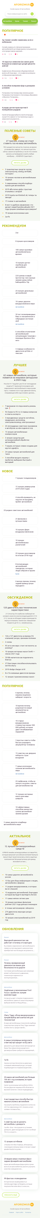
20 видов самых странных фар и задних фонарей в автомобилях (17, 1160)
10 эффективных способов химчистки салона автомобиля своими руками (23, 810)
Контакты (28, 1212)
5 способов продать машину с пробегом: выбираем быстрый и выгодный (18, 460)
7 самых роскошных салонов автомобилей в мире (25, 768)
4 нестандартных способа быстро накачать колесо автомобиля (18, 1100)
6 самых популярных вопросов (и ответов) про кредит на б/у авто (18, 1041)
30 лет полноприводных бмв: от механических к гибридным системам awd (25, 317)
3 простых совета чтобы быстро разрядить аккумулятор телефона (25, 742)
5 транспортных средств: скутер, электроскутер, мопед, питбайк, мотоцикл (18, 171)
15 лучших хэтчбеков (13, 1141)
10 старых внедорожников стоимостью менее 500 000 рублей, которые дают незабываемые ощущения (25, 726)
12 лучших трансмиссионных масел (19, 677)
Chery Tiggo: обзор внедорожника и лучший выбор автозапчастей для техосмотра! (19, 1017)
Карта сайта (19, 1212)
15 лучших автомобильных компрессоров (16, 433)
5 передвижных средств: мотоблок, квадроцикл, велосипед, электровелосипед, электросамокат (20, 420)
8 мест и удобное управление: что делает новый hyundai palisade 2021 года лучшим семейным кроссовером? (21, 207)
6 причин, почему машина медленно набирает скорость (23, 695)
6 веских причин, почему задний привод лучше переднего (25, 583)
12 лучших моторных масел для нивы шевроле (24, 796)
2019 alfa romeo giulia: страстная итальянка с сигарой (18, 190)
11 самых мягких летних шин (17, 898)
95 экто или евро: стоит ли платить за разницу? (21, 647)
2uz (16, 233)
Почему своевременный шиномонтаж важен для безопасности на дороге (14, 965)
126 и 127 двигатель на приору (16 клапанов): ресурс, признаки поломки (20, 637)
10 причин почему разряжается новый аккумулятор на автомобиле (23, 709)
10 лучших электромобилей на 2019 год (20, 919)
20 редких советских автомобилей (18, 510)
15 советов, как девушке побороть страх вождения (25, 755)
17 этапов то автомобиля (15, 201)
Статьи (6, 1012)
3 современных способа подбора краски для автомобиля (18, 184)
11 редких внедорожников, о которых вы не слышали (21, 888)
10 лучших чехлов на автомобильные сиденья (20, 178)
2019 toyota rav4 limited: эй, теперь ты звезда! (21, 196)
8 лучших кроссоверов (24, 241)
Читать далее (20, 163)
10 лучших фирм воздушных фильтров (24, 531)
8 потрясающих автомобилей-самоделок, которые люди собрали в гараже (25, 567)
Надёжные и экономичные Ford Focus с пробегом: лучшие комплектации (17, 992)
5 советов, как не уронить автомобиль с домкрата (15, 1123)
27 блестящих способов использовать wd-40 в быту (21, 664)
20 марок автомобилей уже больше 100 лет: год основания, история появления (19, 1079)
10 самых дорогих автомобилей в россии (19, 876)
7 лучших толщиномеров (25, 478)
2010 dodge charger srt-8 (15, 669)
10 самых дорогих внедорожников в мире (25, 302)
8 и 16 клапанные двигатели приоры (20, 673)
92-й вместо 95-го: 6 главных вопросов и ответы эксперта (21, 413)
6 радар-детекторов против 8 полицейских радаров (15, 109)
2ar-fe (7, 217)
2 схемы (8, 642)
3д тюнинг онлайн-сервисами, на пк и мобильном (17, 41)
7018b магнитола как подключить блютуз (19, 658)
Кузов (17, 21)
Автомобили (7, 21)
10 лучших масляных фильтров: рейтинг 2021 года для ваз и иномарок (21, 903)
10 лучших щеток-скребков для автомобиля (22, 265)
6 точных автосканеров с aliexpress (19, 908)
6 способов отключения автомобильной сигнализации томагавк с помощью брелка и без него (25, 336)
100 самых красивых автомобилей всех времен (23, 252)
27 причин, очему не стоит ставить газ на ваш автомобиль (20, 142)
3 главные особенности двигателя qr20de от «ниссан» (25, 351)
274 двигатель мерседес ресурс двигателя (18, 913)
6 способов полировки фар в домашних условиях (18, 87)
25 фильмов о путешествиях (21, 520)
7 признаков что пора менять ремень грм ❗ (20, 407)
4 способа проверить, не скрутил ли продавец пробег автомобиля (25, 499)
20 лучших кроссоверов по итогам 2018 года (25, 554)
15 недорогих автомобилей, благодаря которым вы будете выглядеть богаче (21, 894)
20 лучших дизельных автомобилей (24, 292)
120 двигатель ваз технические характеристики (20, 608)
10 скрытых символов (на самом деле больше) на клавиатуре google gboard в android (18, 64)
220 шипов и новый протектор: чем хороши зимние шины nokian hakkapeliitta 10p (25, 279)
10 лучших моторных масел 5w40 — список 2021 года (20, 653)
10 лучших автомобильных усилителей (22, 542)
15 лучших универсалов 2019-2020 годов (25, 488)
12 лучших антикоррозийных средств (20, 847)
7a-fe (6, 1060)
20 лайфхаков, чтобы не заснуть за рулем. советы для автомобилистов (25, 783)
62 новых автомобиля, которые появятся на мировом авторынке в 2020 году (20, 377)
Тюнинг (25, 21)
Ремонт (33, 21)
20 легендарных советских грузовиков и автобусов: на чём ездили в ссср (21, 427)
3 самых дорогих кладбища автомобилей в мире (15, 823)
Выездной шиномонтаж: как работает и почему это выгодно (18, 941)
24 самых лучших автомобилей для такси (19, 453)
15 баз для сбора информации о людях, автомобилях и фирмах (21, 882)
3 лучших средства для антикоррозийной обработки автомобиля (17, 440)
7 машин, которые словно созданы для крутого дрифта (21, 447)
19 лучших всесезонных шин (17, 213)
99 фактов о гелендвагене (15, 1178)
